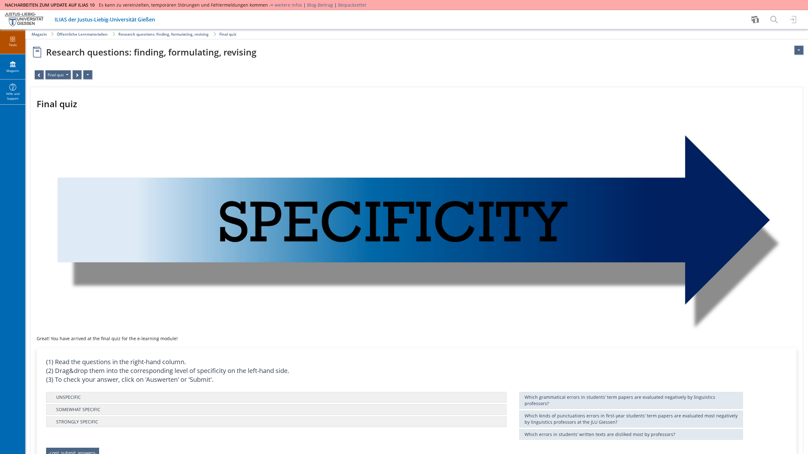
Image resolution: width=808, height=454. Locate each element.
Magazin (39, 34)
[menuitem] (755, 19)
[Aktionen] (87, 74)
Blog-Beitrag (320, 5)
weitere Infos (288, 5)
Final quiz (227, 34)
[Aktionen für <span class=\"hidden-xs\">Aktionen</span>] (798, 50)
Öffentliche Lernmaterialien (82, 34)
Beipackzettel (352, 5)
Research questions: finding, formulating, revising (163, 34)
